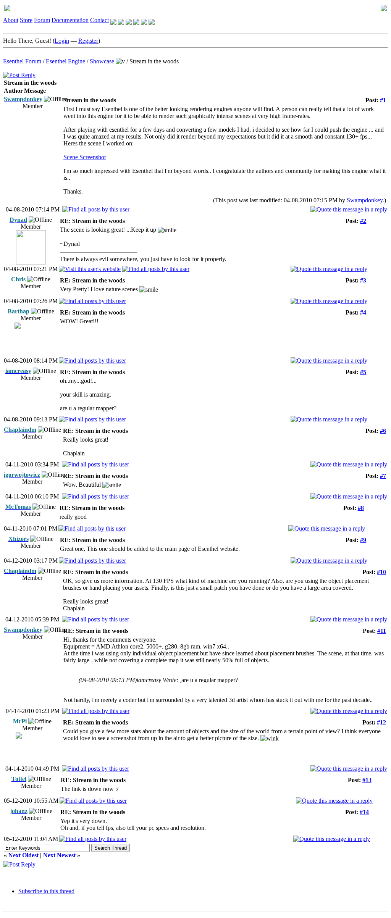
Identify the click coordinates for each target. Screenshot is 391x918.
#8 (361, 508)
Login (62, 40)
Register (88, 40)
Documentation (70, 20)
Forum (42, 20)
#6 (383, 431)
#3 (363, 280)
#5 (363, 372)
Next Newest (59, 855)
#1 (383, 100)
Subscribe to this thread (46, 891)
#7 (383, 476)
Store (26, 20)
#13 (367, 780)
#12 (381, 722)
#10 (381, 572)
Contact (99, 20)
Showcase (102, 61)
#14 (364, 812)
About (10, 20)
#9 (363, 540)
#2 (363, 221)
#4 (363, 312)
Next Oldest (23, 855)
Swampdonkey (365, 200)
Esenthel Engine (65, 61)
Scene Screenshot (84, 157)
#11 (381, 631)
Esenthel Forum (22, 61)
